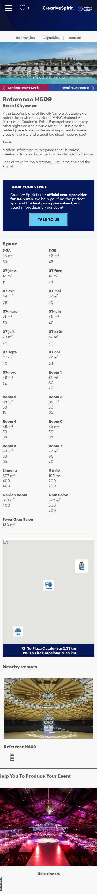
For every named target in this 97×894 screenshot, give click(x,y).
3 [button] (40, 78)
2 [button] (37, 78)
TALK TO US (48, 219)
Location (74, 38)
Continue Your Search (23, 87)
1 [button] (33, 78)
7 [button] (54, 78)
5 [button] (47, 78)
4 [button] (43, 78)
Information (25, 38)
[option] (48, 63)
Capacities (51, 38)
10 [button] (64, 78)
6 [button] (50, 78)
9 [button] (60, 78)
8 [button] (57, 78)
